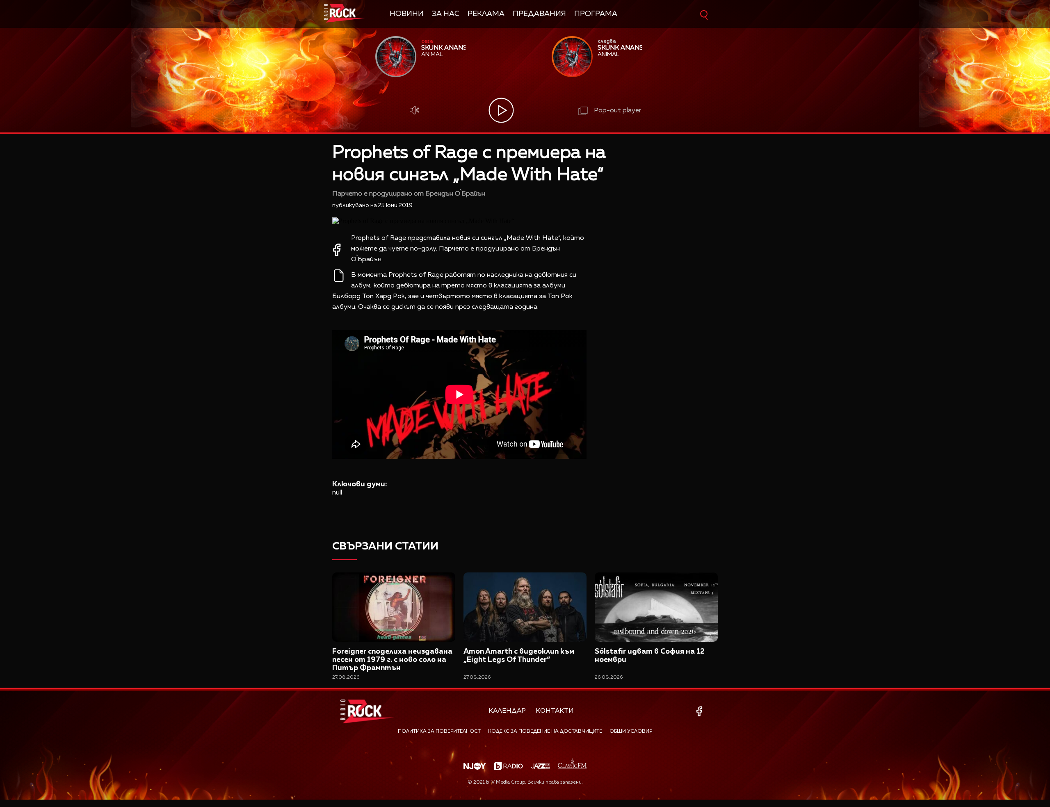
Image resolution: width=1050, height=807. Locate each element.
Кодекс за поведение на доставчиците (545, 731)
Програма (595, 14)
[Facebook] (701, 711)
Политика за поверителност (439, 731)
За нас (445, 14)
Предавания (539, 14)
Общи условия (631, 731)
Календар (507, 711)
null (337, 493)
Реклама (486, 14)
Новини (407, 14)
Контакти (555, 711)
